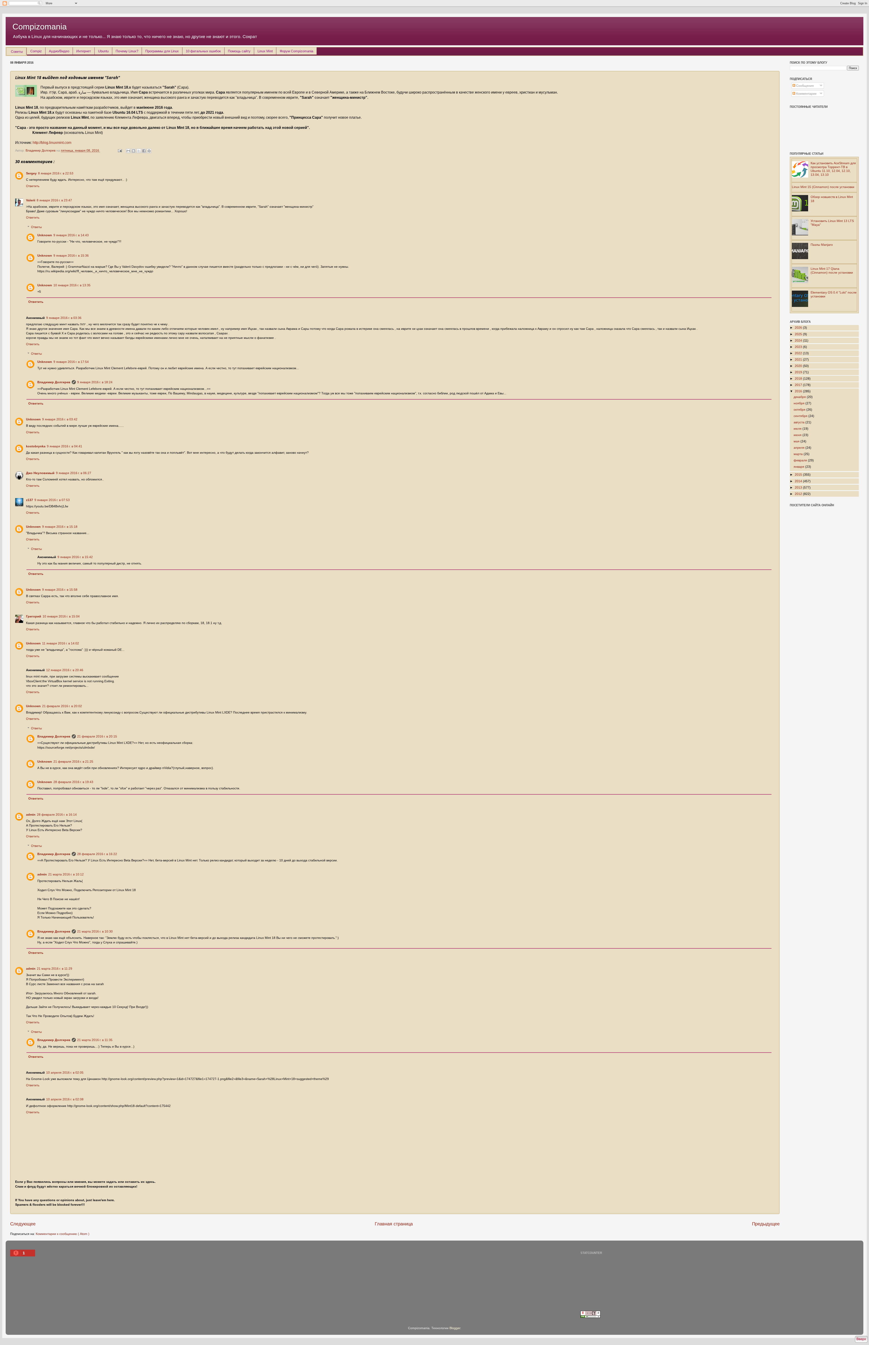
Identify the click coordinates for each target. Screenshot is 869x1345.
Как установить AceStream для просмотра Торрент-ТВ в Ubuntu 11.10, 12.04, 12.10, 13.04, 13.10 (833, 169)
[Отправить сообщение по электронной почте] (119, 150)
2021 (799, 359)
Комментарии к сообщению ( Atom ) (62, 1234)
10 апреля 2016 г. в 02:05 (65, 1072)
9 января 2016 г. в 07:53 (52, 500)
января (799, 466)
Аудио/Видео (59, 51)
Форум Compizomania (296, 51)
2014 (799, 481)
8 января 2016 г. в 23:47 (54, 200)
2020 (799, 366)
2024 (799, 340)
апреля (799, 447)
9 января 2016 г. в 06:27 (73, 473)
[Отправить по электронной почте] (128, 151)
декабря (800, 397)
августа (799, 422)
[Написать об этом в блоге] (133, 151)
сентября (801, 416)
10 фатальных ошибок (203, 51)
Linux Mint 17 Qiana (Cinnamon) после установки (832, 270)
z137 (29, 500)
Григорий (33, 616)
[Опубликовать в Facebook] (144, 151)
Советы (17, 51)
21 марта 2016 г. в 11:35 (94, 1040)
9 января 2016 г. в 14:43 (71, 235)
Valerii (30, 200)
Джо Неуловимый (40, 473)
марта (799, 454)
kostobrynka (35, 446)
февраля (801, 460)
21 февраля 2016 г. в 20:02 (62, 706)
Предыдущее (766, 1223)
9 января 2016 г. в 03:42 (59, 419)
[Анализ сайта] (590, 1316)
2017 (799, 385)
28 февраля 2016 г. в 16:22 (97, 854)
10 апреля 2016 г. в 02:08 (65, 1099)
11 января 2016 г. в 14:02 (60, 643)
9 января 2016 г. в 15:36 (71, 255)
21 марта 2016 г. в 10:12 (66, 874)
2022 (799, 353)
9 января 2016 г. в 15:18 (59, 526)
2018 (799, 378)
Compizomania (39, 26)
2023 (799, 347)
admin (31, 814)
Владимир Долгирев (53, 382)
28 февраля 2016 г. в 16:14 (57, 814)
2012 (799, 494)
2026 (799, 327)
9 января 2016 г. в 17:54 (71, 362)
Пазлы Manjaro (822, 244)
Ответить (32, 186)
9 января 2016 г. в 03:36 (63, 318)
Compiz (36, 51)
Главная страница (394, 1223)
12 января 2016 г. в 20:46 (64, 670)
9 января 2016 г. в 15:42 (75, 557)
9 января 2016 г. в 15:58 (59, 589)
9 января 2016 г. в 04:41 (64, 446)
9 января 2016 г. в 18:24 (94, 382)
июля (798, 428)
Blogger (454, 1328)
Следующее (23, 1223)
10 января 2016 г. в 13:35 (72, 285)
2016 (799, 391)
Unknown (44, 235)
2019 (799, 372)
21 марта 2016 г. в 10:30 (95, 931)
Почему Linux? (127, 51)
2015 (799, 474)
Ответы (36, 227)
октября (800, 409)
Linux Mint (265, 51)
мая (797, 441)
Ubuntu (103, 51)
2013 (799, 487)
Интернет (83, 51)
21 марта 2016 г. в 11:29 (54, 968)
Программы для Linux (162, 51)
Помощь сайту (239, 51)
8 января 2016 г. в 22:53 (55, 173)
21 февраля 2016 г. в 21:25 (73, 761)
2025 (799, 334)
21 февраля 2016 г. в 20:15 (97, 736)
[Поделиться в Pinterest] (149, 151)
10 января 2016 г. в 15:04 (61, 616)
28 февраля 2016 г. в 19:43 (73, 782)
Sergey (31, 173)
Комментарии (805, 93)
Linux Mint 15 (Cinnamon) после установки (823, 187)
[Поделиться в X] (138, 151)
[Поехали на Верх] (861, 1339)
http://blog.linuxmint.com (52, 143)
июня (798, 435)
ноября (799, 403)
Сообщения (804, 85)
